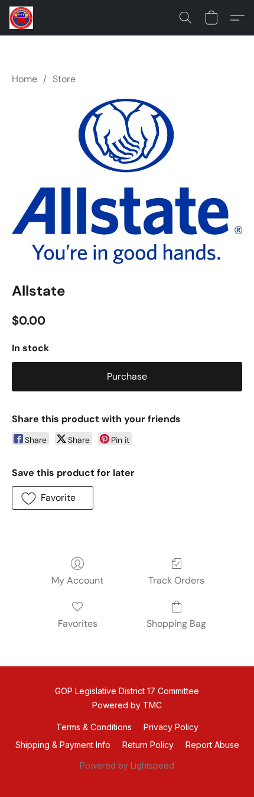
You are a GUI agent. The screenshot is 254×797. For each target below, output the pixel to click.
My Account (77, 580)
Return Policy (148, 745)
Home (24, 79)
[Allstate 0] (127, 180)
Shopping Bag (176, 623)
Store (64, 79)
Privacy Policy (171, 727)
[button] (21, 17)
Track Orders (176, 580)
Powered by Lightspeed (127, 765)
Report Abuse (212, 745)
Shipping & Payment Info (62, 745)
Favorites (77, 623)
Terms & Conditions (94, 727)
